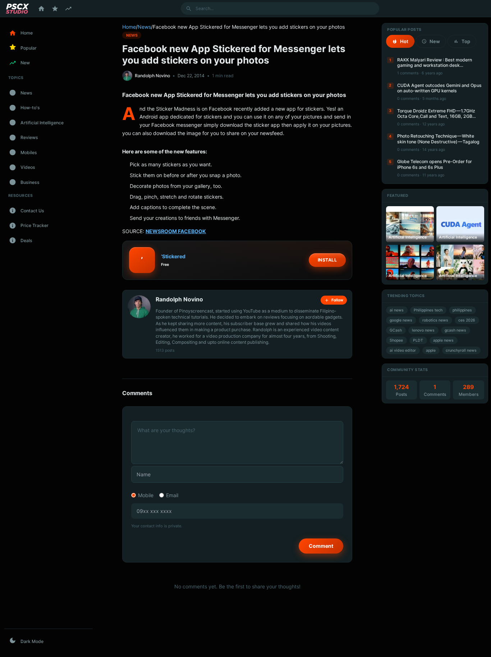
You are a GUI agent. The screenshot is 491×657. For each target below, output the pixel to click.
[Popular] (55, 9)
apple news (443, 340)
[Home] (41, 9)
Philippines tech (428, 310)
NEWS (132, 35)
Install (327, 260)
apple (431, 350)
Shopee (396, 340)
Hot (404, 41)
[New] (68, 9)
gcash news (455, 330)
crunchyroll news (461, 350)
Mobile (145, 495)
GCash (396, 330)
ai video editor (403, 350)
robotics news (435, 320)
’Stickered (173, 256)
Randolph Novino (152, 75)
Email (172, 495)
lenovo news (423, 330)
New (435, 41)
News (144, 27)
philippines (462, 310)
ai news (397, 310)
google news (401, 320)
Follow (337, 300)
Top (466, 41)
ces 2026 (466, 320)
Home (129, 27)
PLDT (418, 340)
